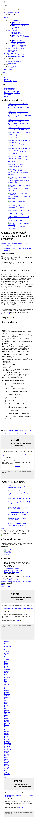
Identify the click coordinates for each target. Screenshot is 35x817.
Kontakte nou (8, 69)
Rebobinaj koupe (16, 27)
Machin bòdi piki (16, 32)
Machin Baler (23, 581)
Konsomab (11, 51)
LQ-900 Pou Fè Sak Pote (15, 166)
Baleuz (30, 581)
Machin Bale (4, 580)
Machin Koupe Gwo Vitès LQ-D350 (18, 129)
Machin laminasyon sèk (18, 25)
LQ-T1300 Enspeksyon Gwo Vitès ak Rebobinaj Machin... (18, 513)
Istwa (9, 60)
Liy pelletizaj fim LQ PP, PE (16, 207)
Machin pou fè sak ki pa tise (19, 47)
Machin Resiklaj (12, 50)
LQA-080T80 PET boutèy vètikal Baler (19, 214)
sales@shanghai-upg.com (11, 12)
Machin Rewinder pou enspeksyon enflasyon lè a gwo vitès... (19, 493)
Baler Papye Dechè (13, 581)
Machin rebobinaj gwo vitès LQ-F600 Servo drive (18, 524)
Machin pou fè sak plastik (15, 43)
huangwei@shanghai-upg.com (13, 570)
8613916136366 (5, 586)
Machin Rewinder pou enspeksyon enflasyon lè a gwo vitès (18, 124)
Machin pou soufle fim (17, 35)
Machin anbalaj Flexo (14, 20)
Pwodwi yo (7, 19)
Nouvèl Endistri (12, 66)
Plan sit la (10, 578)
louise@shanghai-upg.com (11, 572)
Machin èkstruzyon (16, 33)
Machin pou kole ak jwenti (19, 29)
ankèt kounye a (5, 546)
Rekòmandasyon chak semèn (16, 55)
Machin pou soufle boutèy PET (20, 40)
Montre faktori (12, 63)
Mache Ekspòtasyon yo (14, 61)
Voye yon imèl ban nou (7, 314)
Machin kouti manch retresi (15, 203)
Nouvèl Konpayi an (13, 68)
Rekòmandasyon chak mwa (16, 56)
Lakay (6, 17)
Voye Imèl (4, 584)
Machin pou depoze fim (18, 42)
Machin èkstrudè (12, 30)
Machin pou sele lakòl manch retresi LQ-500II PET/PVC (18, 136)
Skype (2, 588)
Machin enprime (16, 22)
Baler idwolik (12, 580)
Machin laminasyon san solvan (20, 24)
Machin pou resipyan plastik (16, 48)
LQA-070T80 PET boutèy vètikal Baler (19, 220)
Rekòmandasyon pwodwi (11, 53)
